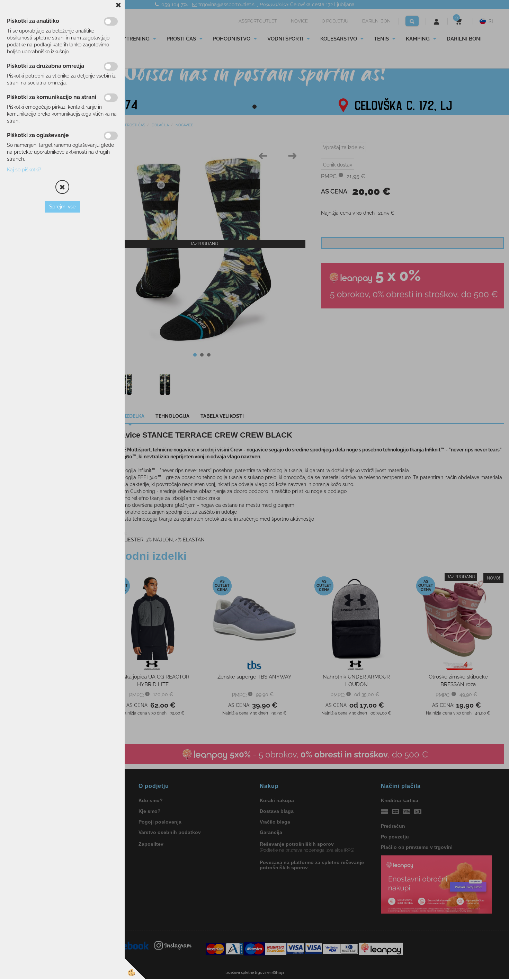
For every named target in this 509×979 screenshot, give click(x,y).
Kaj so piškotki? (24, 169)
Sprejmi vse (62, 206)
